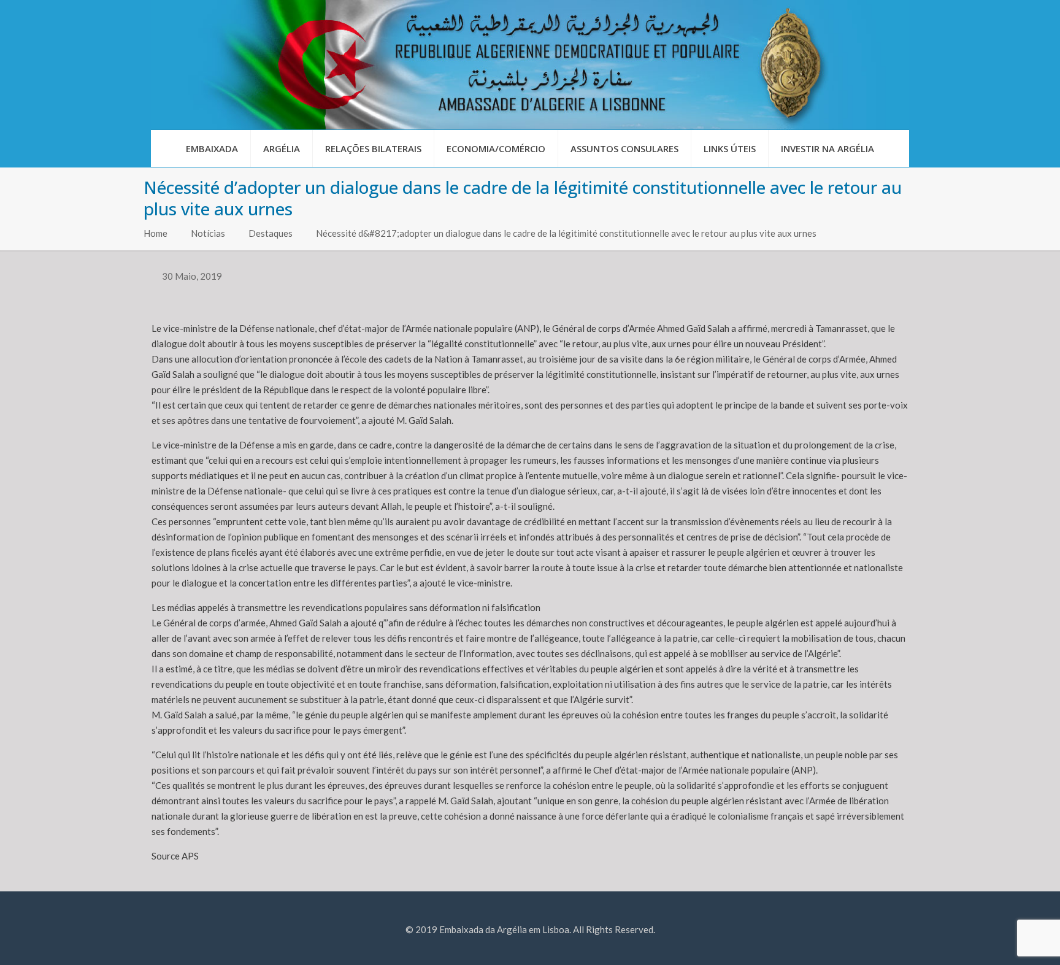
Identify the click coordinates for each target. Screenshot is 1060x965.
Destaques (270, 233)
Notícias (208, 233)
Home (155, 233)
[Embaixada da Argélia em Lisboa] (530, 64)
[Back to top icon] (1001, 940)
